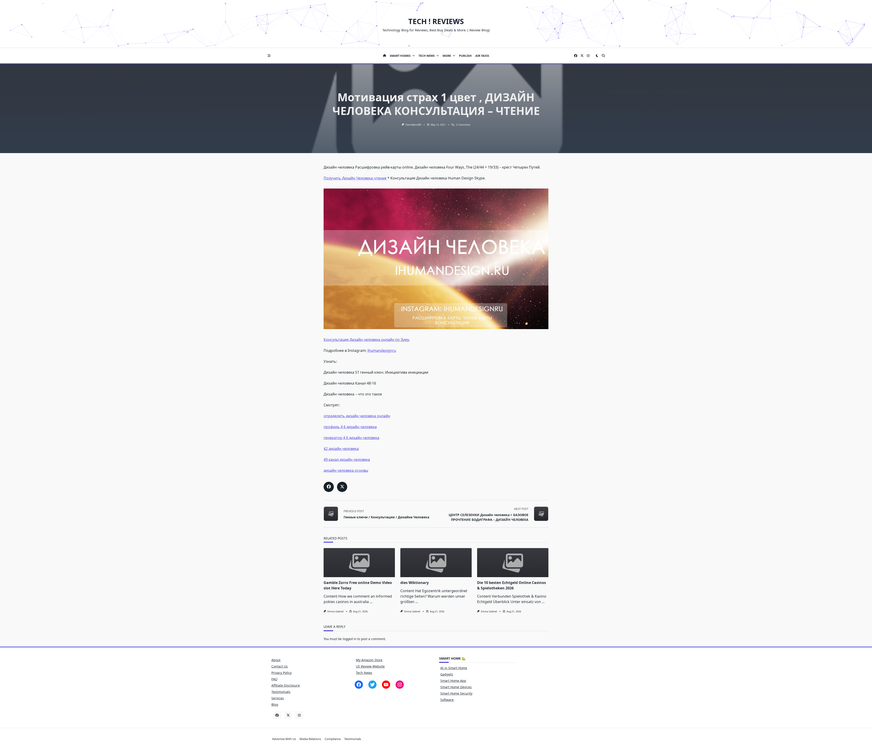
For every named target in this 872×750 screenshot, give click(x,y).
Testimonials (280, 692)
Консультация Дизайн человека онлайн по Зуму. (367, 339)
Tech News (427, 56)
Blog (274, 704)
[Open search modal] (603, 56)
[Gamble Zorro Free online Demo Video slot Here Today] (359, 562)
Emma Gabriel (335, 611)
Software (447, 700)
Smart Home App (453, 680)
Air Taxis (482, 56)
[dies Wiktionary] (436, 562)
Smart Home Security (456, 693)
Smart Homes (400, 56)
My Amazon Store (369, 660)
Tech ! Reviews (436, 21)
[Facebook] (575, 56)
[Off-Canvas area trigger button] (269, 56)
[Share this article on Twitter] (342, 487)
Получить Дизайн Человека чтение (355, 178)
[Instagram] (588, 56)
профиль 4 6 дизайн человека (350, 426)
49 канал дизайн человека (347, 459)
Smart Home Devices (456, 687)
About (275, 660)
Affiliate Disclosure (285, 685)
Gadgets (446, 674)
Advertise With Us (284, 739)
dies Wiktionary (414, 582)
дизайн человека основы (346, 470)
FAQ (274, 679)
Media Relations (310, 739)
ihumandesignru (381, 350)
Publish (465, 56)
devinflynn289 (413, 124)
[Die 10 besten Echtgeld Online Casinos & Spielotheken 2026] (512, 562)
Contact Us (279, 666)
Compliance (333, 739)
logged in (349, 639)
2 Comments (463, 124)
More (447, 56)
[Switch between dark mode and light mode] (597, 56)
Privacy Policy (281, 673)
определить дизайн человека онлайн (357, 415)
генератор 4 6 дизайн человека (351, 437)
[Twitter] (582, 56)
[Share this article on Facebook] (329, 487)
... (371, 601)
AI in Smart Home (453, 668)
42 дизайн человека (341, 448)
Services (277, 698)
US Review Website (370, 666)
